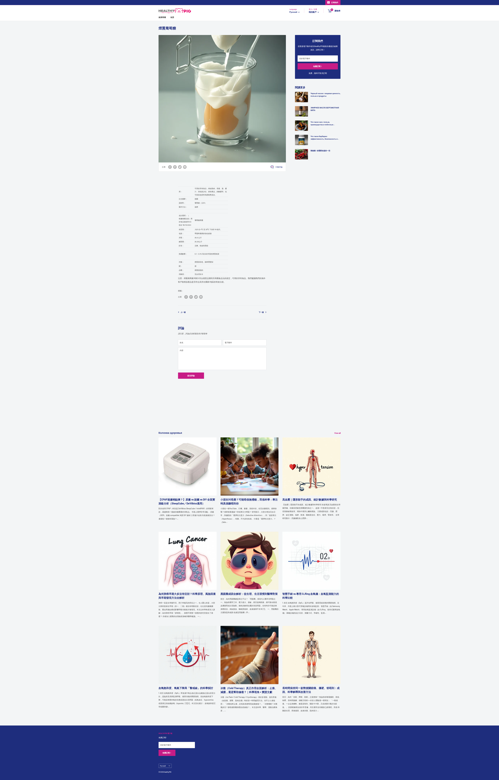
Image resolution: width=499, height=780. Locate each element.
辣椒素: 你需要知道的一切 (320, 151)
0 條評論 (279, 167)
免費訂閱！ (317, 66)
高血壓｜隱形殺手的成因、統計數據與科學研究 (309, 499)
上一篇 (183, 312)
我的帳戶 (313, 12)
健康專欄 (162, 17)
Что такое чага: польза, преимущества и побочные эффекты (322, 123)
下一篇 (261, 312)
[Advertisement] (236, 412)
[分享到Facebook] (170, 167)
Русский (163, 766)
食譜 (172, 17)
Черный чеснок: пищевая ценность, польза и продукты (325, 94)
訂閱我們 (334, 2)
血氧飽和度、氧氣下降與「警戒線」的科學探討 (186, 687)
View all (337, 433)
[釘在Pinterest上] (175, 167)
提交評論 (191, 375)
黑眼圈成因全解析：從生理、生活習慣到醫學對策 (249, 593)
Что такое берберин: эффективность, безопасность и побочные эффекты (324, 137)
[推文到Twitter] (180, 167)
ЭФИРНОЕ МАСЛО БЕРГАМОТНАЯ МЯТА (325, 109)
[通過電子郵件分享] (185, 167)
